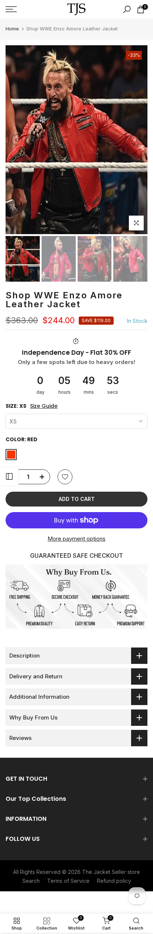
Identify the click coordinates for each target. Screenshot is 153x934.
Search (31, 881)
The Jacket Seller (104, 872)
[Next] (136, 139)
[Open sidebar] (9, 476)
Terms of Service (68, 881)
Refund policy (114, 881)
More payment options (76, 538)
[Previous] (16, 139)
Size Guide (44, 406)
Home (12, 29)
